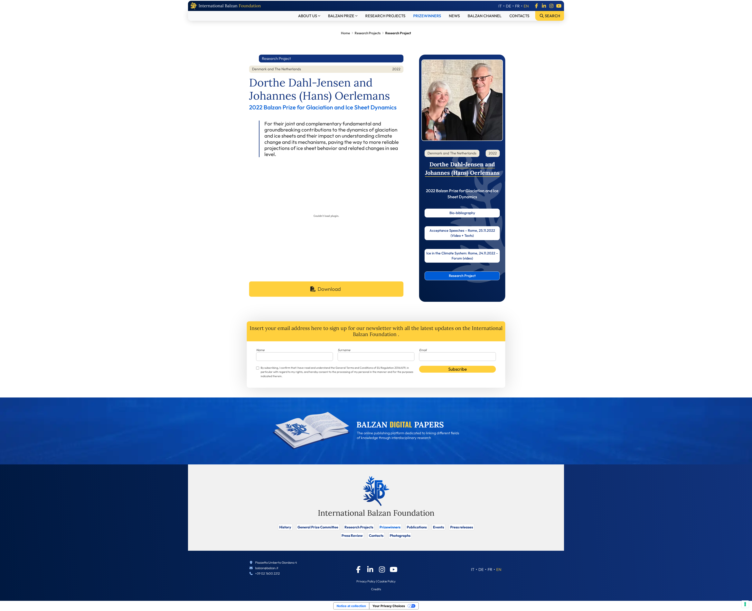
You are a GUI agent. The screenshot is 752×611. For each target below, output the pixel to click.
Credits (376, 589)
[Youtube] (559, 6)
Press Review (352, 535)
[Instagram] (551, 6)
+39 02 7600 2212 (267, 573)
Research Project (462, 275)
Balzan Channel (485, 15)
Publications (417, 527)
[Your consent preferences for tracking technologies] (745, 604)
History (285, 527)
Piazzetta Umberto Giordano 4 (276, 562)
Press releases (461, 527)
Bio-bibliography (462, 213)
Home (345, 33)
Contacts (519, 15)
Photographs (400, 535)
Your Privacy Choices (388, 606)
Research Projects (385, 15)
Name (260, 350)
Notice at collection (351, 606)
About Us (307, 15)
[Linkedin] (544, 6)
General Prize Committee (317, 527)
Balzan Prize (341, 15)
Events (438, 527)
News (454, 15)
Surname (344, 350)
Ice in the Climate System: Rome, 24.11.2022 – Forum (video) (462, 255)
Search (552, 15)
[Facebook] (536, 6)
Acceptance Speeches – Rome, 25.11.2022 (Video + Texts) (462, 233)
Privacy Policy (365, 581)
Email (423, 350)
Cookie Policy (386, 581)
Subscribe (457, 369)
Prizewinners (427, 15)
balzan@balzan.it (266, 568)
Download (329, 289)
